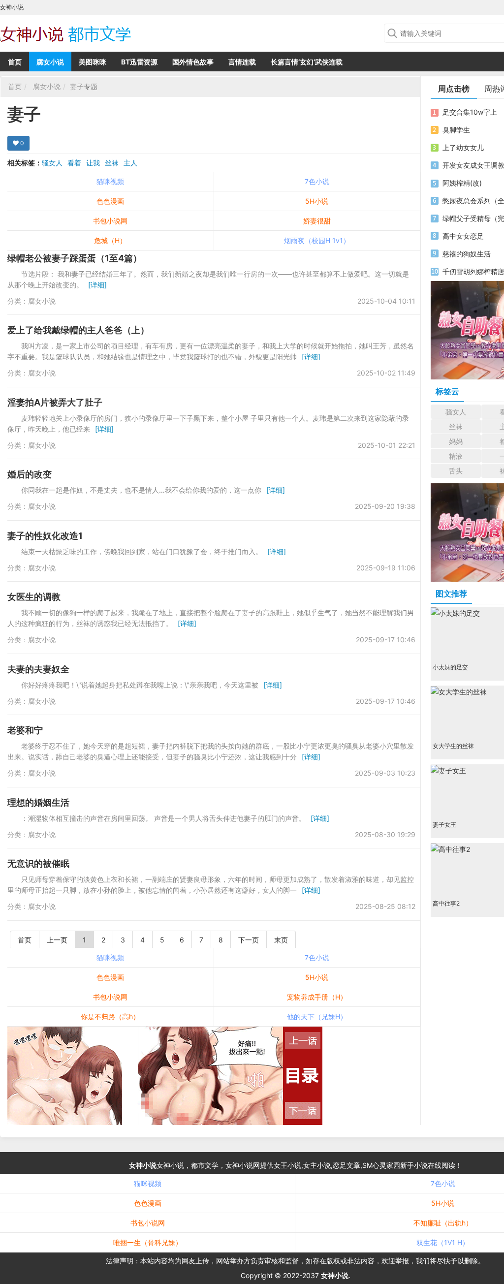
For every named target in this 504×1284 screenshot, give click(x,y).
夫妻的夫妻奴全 (38, 669)
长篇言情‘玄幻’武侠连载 (307, 62)
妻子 (77, 86)
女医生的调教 (34, 597)
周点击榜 (454, 89)
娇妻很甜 (317, 221)
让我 (93, 162)
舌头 (456, 471)
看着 (74, 162)
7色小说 (317, 181)
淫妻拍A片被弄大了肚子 (54, 402)
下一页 (248, 940)
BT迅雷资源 (139, 62)
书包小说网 (110, 221)
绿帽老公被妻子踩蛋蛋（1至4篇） (74, 258)
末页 (281, 940)
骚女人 (52, 162)
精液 (456, 456)
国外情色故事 (193, 62)
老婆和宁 (25, 730)
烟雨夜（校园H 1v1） (317, 240)
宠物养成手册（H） (317, 997)
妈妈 (456, 441)
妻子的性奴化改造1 (45, 536)
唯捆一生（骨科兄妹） (147, 1242)
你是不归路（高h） (110, 1016)
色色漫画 (110, 201)
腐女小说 (50, 62)
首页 (15, 62)
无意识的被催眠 (38, 863)
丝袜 (112, 162)
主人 (130, 162)
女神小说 (143, 1165)
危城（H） (110, 240)
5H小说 (316, 201)
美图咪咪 (92, 62)
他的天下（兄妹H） (317, 1016)
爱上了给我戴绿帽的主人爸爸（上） (78, 330)
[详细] (97, 285)
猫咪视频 (110, 181)
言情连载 (242, 62)
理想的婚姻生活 (38, 802)
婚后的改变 (29, 474)
